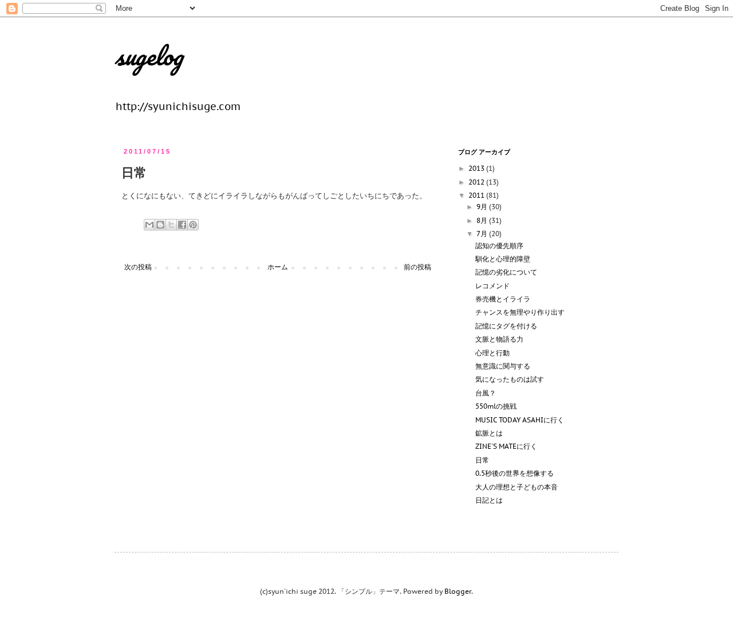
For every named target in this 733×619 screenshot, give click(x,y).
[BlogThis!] (160, 224)
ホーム (277, 267)
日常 (482, 460)
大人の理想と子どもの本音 (516, 487)
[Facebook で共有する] (182, 224)
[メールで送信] (149, 224)
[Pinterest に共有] (193, 224)
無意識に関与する (502, 366)
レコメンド (492, 285)
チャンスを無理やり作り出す (520, 312)
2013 (477, 168)
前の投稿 (417, 267)
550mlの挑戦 (496, 406)
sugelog (149, 56)
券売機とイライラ (502, 299)
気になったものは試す (509, 379)
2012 (477, 182)
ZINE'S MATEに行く (506, 446)
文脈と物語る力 (499, 339)
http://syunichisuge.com (178, 106)
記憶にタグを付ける (506, 326)
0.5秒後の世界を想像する (514, 473)
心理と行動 (492, 352)
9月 (482, 206)
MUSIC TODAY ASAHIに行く (519, 420)
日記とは (489, 500)
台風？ (485, 393)
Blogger (457, 591)
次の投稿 (138, 267)
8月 (482, 220)
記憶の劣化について (506, 272)
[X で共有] (171, 224)
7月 (482, 233)
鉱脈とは (489, 433)
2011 (477, 195)
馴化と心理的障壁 (502, 258)
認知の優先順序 (499, 245)
